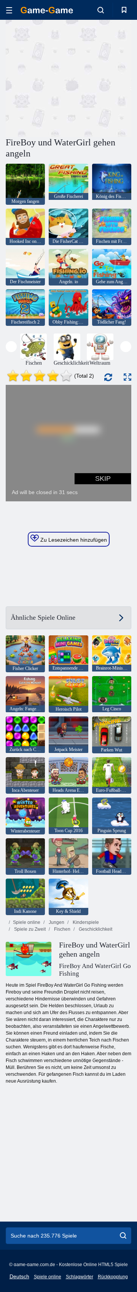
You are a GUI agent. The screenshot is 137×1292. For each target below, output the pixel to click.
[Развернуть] (127, 377)
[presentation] (11, 346)
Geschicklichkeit (95, 929)
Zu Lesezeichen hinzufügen (73, 540)
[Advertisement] (103, 77)
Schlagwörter (79, 1276)
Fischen (61, 929)
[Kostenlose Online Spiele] (46, 10)
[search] (123, 1235)
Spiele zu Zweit (29, 929)
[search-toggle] (100, 10)
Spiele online (26, 922)
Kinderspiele (85, 922)
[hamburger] (9, 10)
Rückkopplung (113, 1276)
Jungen (56, 922)
